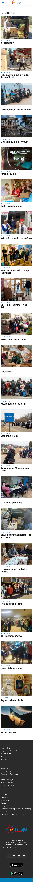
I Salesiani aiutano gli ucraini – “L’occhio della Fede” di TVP (15, 76)
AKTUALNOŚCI (5, 40)
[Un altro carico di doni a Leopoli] (16, 190)
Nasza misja (5, 748)
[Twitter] (19, 856)
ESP (5, 13)
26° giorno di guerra (7, 43)
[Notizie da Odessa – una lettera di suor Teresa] (16, 222)
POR (13, 13)
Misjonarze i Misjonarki (9, 751)
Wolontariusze (6, 754)
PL (10, 13)
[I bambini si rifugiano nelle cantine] (16, 652)
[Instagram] (14, 856)
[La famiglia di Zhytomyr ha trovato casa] (16, 126)
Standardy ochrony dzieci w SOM (13, 814)
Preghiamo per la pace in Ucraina (12, 700)
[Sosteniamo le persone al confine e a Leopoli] (16, 94)
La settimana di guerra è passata (12, 502)
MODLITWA (4, 697)
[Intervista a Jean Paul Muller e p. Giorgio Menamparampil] (16, 255)
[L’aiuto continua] (16, 356)
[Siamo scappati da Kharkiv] (16, 420)
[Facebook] (9, 856)
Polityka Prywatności (8, 806)
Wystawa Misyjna (7, 783)
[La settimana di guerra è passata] (16, 487)
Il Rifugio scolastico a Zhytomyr (12, 636)
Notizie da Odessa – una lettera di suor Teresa (16, 238)
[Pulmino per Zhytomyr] (16, 158)
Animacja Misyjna (7, 780)
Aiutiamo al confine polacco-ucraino (13, 403)
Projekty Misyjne (7, 771)
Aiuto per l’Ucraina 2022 (9, 732)
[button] (30, 2)
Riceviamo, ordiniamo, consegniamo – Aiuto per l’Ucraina (16, 535)
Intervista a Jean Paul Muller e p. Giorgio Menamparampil (15, 271)
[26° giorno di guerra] (16, 27)
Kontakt (4, 759)
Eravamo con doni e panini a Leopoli (13, 339)
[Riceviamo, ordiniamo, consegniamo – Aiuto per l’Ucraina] (16, 519)
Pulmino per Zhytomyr (8, 174)
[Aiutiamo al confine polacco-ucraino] (16, 388)
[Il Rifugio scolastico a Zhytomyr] (16, 620)
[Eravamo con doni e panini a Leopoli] (16, 324)
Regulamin (5, 803)
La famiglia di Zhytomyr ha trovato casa (14, 141)
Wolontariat (5, 777)
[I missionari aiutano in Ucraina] (16, 588)
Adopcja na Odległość (9, 774)
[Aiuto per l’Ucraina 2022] (16, 717)
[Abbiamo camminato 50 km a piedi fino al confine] (16, 452)
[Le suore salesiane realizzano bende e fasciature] (16, 554)
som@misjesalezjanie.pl (23, 848)
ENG (2, 13)
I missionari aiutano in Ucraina (11, 603)
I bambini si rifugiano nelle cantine (13, 668)
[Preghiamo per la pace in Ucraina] (16, 685)
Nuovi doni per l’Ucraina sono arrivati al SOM (15, 306)
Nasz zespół (5, 757)
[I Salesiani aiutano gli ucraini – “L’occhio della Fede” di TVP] (16, 59)
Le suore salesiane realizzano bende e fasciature (14, 570)
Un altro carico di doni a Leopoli (11, 206)
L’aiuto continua (6, 371)
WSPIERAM (5, 800)
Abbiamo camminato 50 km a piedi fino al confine (15, 469)
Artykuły (4, 794)
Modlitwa (4, 768)
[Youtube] (24, 856)
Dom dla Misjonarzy (8, 785)
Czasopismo (5, 797)
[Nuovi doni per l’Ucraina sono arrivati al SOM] (16, 289)
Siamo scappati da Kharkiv (10, 436)
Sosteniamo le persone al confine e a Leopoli (16, 109)
